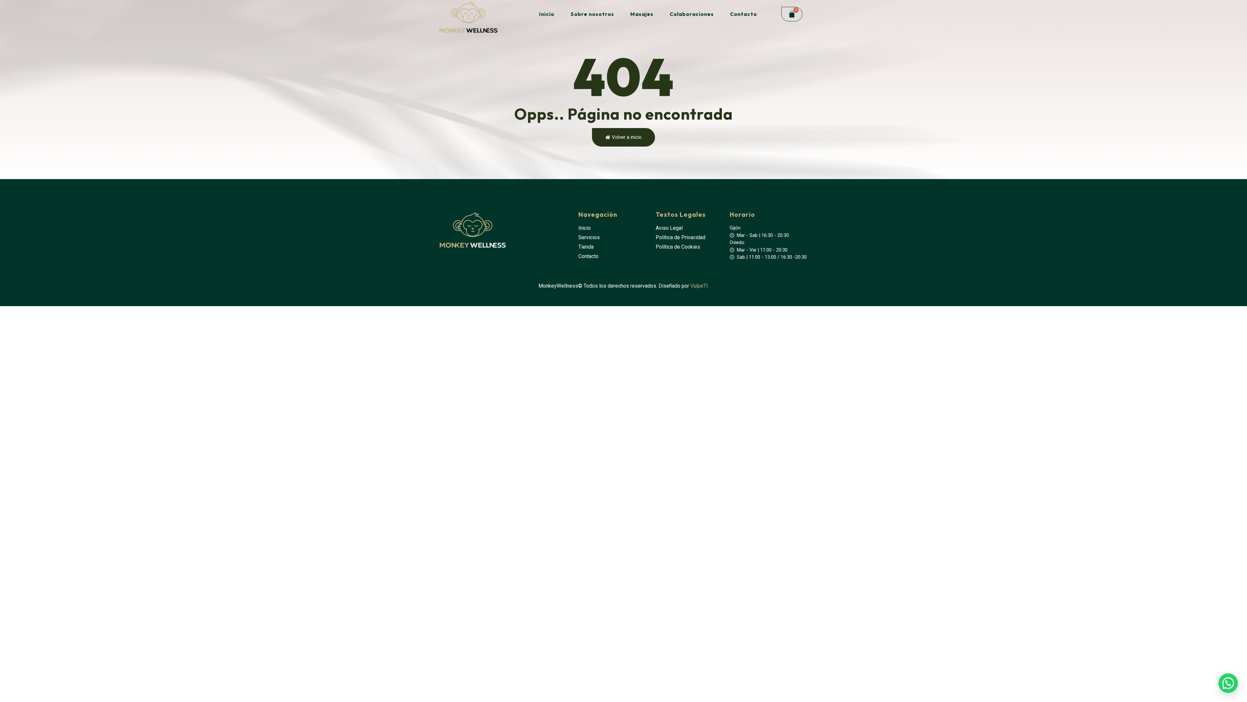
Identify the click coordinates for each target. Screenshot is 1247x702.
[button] (1228, 683)
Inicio (546, 14)
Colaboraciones (692, 14)
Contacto (743, 14)
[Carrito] (791, 14)
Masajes (641, 14)
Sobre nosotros (592, 14)
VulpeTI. (699, 286)
